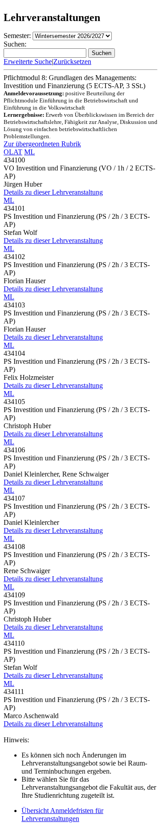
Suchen (101, 53)
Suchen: (15, 44)
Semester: (17, 35)
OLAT (13, 152)
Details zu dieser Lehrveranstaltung (53, 192)
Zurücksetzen (72, 61)
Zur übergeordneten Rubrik (42, 144)
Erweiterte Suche (28, 61)
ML (29, 152)
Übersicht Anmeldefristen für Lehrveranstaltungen (62, 814)
